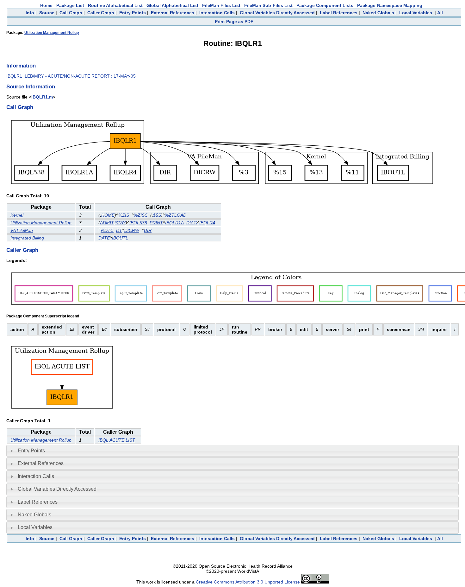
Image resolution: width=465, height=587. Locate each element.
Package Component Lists (324, 5)
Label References (338, 12)
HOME (108, 215)
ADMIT (107, 222)
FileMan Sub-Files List (268, 5)
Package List (70, 5)
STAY (120, 222)
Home (46, 5)
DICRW (131, 230)
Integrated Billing (27, 237)
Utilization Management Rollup (51, 33)
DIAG (191, 222)
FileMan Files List (221, 5)
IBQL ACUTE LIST (116, 440)
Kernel (16, 215)
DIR (148, 230)
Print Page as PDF (234, 21)
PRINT (156, 222)
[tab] (232, 451)
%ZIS (123, 215)
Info (30, 12)
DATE (104, 237)
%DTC (107, 230)
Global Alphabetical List (172, 5)
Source (46, 12)
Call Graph (70, 12)
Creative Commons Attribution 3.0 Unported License (248, 581)
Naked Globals (378, 12)
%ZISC (141, 215)
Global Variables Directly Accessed (277, 12)
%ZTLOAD (175, 215)
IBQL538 (138, 222)
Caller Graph (100, 12)
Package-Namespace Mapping (389, 5)
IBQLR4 (207, 222)
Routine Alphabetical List (115, 5)
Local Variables (415, 12)
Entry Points (132, 12)
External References (172, 12)
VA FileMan (21, 230)
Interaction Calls (217, 12)
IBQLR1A (174, 222)
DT (119, 230)
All (440, 12)
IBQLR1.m (42, 96)
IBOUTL (120, 237)
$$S (157, 215)
